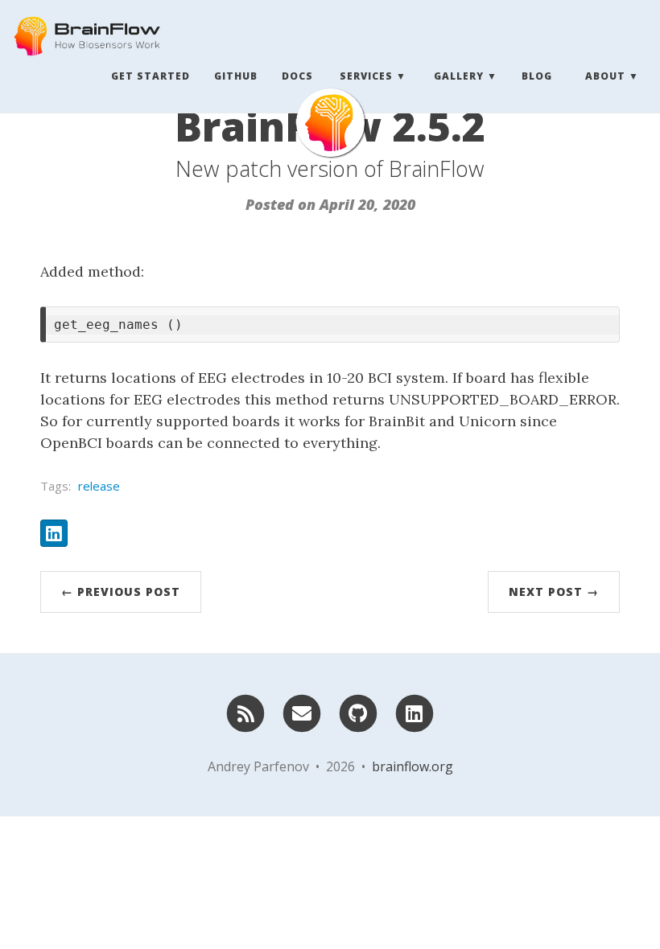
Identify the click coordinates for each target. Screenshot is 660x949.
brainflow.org (412, 766)
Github (236, 76)
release (99, 486)
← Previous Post (120, 591)
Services (366, 76)
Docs (297, 76)
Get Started (150, 76)
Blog (537, 76)
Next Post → (554, 591)
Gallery (459, 76)
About (605, 76)
